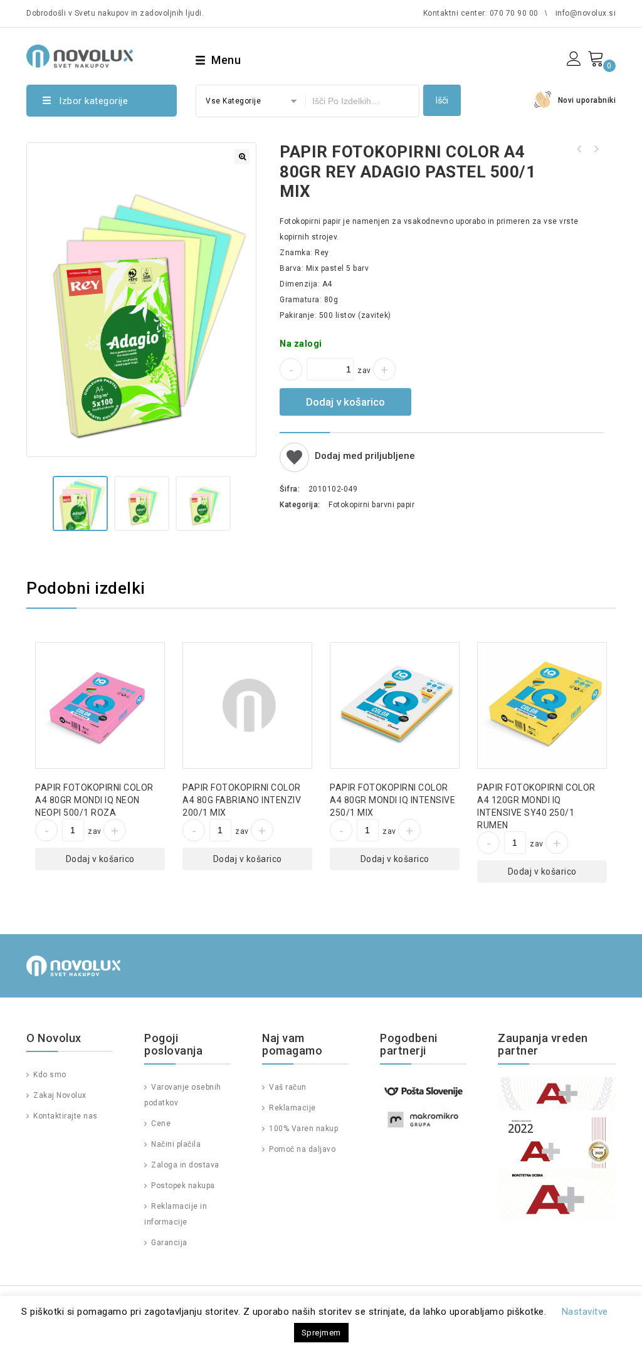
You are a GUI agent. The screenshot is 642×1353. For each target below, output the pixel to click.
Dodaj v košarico (345, 402)
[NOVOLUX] (79, 54)
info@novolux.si (585, 13)
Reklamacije (291, 1107)
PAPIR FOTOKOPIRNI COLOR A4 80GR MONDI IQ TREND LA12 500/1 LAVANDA (596, 149)
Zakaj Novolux (59, 1095)
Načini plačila (175, 1144)
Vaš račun (287, 1087)
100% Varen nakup (302, 1128)
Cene (160, 1123)
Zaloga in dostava (184, 1165)
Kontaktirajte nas (64, 1116)
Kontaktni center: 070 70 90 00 (481, 13)
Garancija (168, 1242)
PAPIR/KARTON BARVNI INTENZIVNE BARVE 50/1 (579, 149)
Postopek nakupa (182, 1185)
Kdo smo (48, 1074)
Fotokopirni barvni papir (371, 504)
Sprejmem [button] (321, 1332)
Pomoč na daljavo (301, 1149)
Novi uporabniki (587, 100)
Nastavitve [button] (585, 1311)
